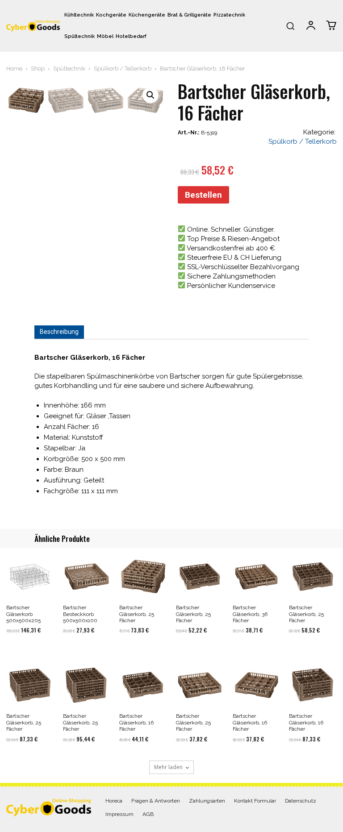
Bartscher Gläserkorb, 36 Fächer (250, 614)
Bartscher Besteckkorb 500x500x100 (80, 614)
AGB (148, 814)
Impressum (119, 814)
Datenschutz (300, 801)
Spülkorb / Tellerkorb (122, 68)
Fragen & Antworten (155, 801)
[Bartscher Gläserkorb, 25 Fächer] (143, 576)
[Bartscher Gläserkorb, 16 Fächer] (143, 685)
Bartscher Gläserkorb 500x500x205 (23, 614)
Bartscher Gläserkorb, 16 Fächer (136, 722)
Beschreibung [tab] (59, 331)
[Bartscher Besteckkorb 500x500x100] (87, 576)
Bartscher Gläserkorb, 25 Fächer (136, 614)
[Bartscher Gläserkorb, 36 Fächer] (256, 576)
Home (14, 68)
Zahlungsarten (207, 801)
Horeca (113, 801)
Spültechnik (69, 68)
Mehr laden (168, 767)
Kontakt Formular (255, 801)
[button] (290, 26)
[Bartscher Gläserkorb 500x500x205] (30, 576)
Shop (38, 68)
